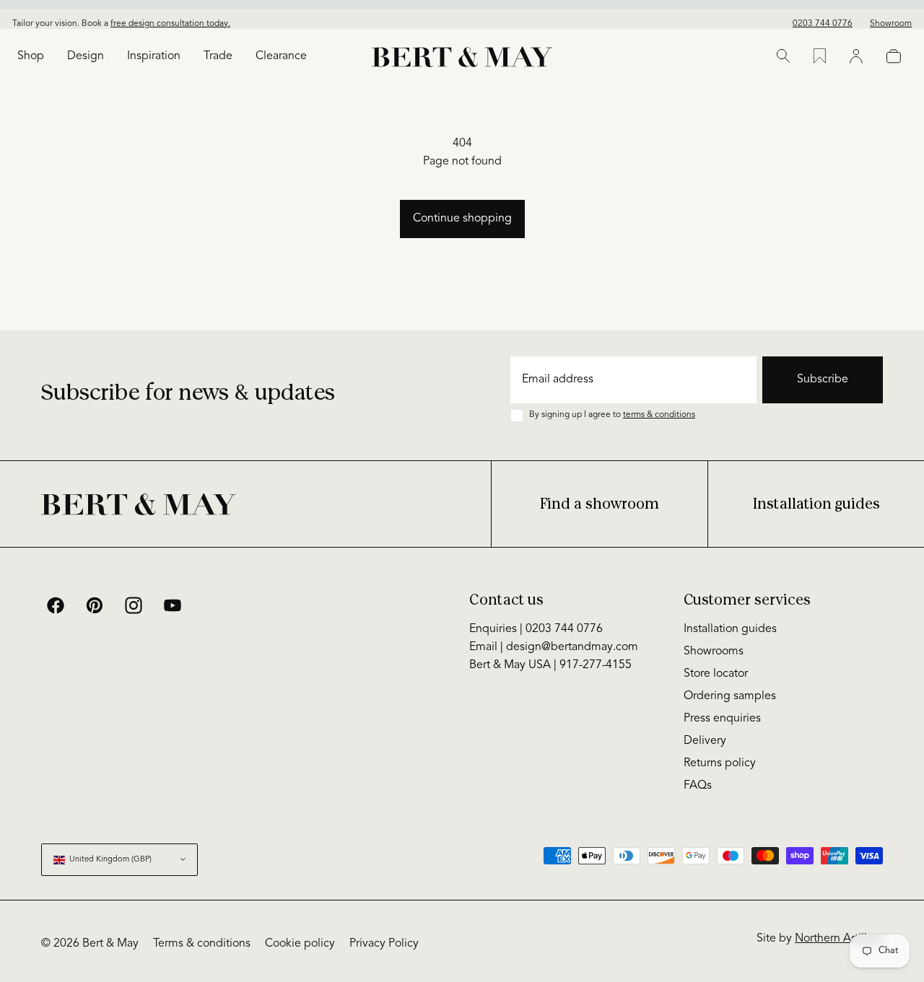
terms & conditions (659, 415)
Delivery (705, 741)
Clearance (281, 56)
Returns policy (720, 763)
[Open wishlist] (820, 56)
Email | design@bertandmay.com (553, 647)
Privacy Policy (384, 944)
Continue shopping (462, 218)
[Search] (783, 56)
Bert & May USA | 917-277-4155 (550, 665)
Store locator (716, 674)
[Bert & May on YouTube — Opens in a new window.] (172, 605)
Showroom (891, 16)
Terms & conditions (201, 944)
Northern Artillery (839, 938)
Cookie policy (300, 944)
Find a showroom (599, 504)
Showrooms (714, 651)
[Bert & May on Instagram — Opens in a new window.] (133, 605)
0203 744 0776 (823, 16)
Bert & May (110, 944)
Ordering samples (730, 696)
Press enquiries (722, 718)
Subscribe (822, 379)
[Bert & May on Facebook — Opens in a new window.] (55, 605)
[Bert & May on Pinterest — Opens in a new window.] (94, 605)
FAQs (698, 786)
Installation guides (816, 504)
